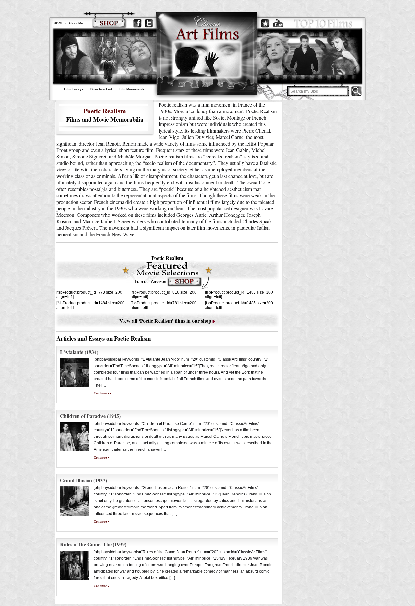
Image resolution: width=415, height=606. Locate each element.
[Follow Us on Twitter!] (148, 23)
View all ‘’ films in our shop (165, 320)
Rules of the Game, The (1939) (93, 544)
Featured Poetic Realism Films (167, 275)
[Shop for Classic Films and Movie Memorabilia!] (109, 23)
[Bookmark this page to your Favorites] (265, 23)
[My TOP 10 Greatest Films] (323, 23)
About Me (75, 23)
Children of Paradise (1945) (90, 416)
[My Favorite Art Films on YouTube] (278, 23)
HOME (59, 23)
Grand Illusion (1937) (83, 480)
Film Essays (74, 89)
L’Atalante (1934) (79, 351)
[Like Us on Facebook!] (137, 23)
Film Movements (132, 89)
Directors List (101, 89)
